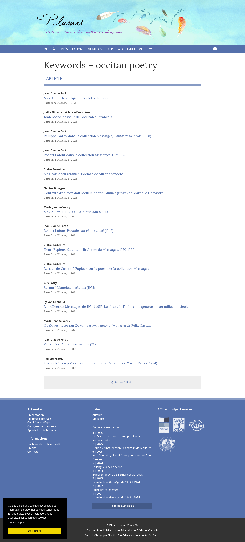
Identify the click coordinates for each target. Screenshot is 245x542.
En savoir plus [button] (16, 522)
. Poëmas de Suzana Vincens (84, 174)
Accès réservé (152, 535)
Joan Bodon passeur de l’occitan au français (78, 117)
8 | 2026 (72, 102)
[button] (54, 49)
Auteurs (97, 415)
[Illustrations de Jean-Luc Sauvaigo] (167, 444)
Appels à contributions (126, 49)
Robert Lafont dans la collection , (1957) (86, 155)
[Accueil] (46, 49)
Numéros (95, 49)
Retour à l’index (124, 382)
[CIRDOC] (164, 425)
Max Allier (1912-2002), (76, 212)
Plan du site (93, 530)
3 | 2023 (72, 140)
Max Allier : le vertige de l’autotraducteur (76, 98)
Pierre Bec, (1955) (71, 344)
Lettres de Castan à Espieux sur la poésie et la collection (96, 268)
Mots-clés (98, 419)
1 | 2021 (72, 216)
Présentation (71, 49)
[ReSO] (179, 425)
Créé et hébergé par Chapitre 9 (102, 535)
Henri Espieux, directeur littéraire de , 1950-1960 (89, 249)
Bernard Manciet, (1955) (69, 287)
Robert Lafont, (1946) (79, 230)
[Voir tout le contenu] (150, 49)
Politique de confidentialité (44, 444)
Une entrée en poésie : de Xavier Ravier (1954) (100, 363)
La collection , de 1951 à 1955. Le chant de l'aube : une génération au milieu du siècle (116, 306)
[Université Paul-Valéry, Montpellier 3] (197, 425)
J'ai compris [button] (35, 530)
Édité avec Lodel (132, 535)
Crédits (32, 448)
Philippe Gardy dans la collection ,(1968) (97, 136)
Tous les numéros (121, 505)
